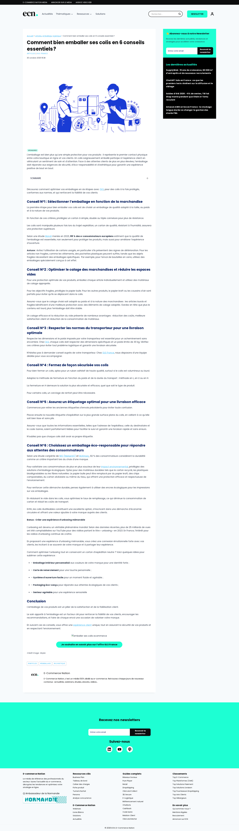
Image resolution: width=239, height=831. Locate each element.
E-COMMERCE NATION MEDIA (35, 2)
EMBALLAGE (47, 36)
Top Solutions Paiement (183, 784)
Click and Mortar (130, 819)
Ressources (83, 13)
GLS (102, 189)
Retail (125, 784)
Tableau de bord (80, 780)
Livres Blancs (78, 812)
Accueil (30, 36)
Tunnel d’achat (79, 791)
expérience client (82, 625)
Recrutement (178, 815)
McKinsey (84, 455)
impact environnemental (114, 466)
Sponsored (32, 150)
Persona (76, 794)
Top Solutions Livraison (182, 787)
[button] (212, 14)
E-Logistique (128, 798)
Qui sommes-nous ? (181, 808)
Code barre (127, 812)
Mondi (48, 236)
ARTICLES (38, 36)
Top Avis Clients (179, 794)
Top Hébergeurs (179, 798)
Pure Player (127, 780)
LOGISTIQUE (57, 36)
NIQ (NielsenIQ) (67, 455)
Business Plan (78, 777)
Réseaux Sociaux (130, 777)
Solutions (100, 13)
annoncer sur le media (61, 2)
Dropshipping (128, 787)
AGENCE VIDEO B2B (83, 2)
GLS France (42, 53)
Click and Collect (130, 791)
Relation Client (129, 815)
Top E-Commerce (180, 777)
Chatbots (127, 805)
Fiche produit (78, 787)
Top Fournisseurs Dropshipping (186, 791)
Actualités (47, 13)
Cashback (127, 808)
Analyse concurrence (82, 798)
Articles (31, 53)
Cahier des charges (81, 784)
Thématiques (63, 13)
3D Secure (127, 794)
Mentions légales (180, 812)
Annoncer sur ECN (180, 819)
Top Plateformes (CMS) (183, 780)
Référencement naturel (133, 801)
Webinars (77, 808)
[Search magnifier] (179, 14)
